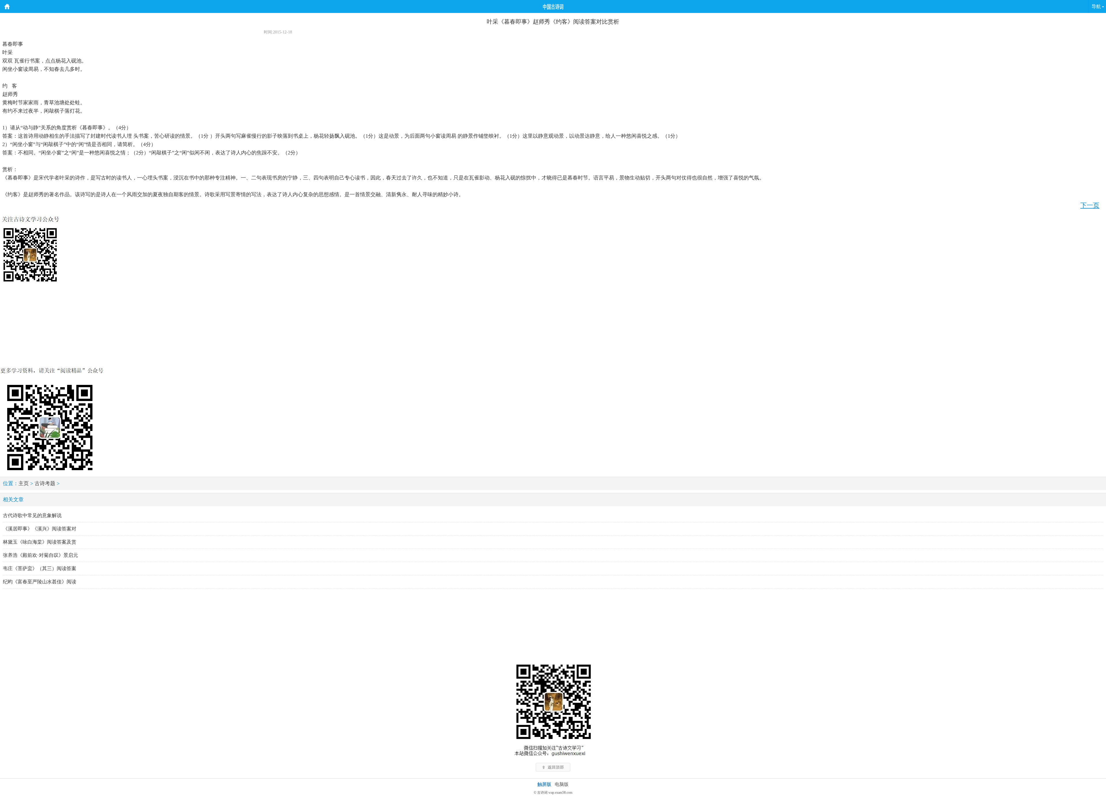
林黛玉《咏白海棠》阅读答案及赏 (39, 542)
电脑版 (562, 784)
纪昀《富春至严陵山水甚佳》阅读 (39, 582)
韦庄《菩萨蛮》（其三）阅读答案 (39, 568)
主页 (23, 483)
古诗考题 (45, 483)
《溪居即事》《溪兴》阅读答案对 (39, 529)
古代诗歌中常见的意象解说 (32, 515)
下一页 (1089, 205)
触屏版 (544, 784)
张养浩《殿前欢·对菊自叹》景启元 (40, 555)
